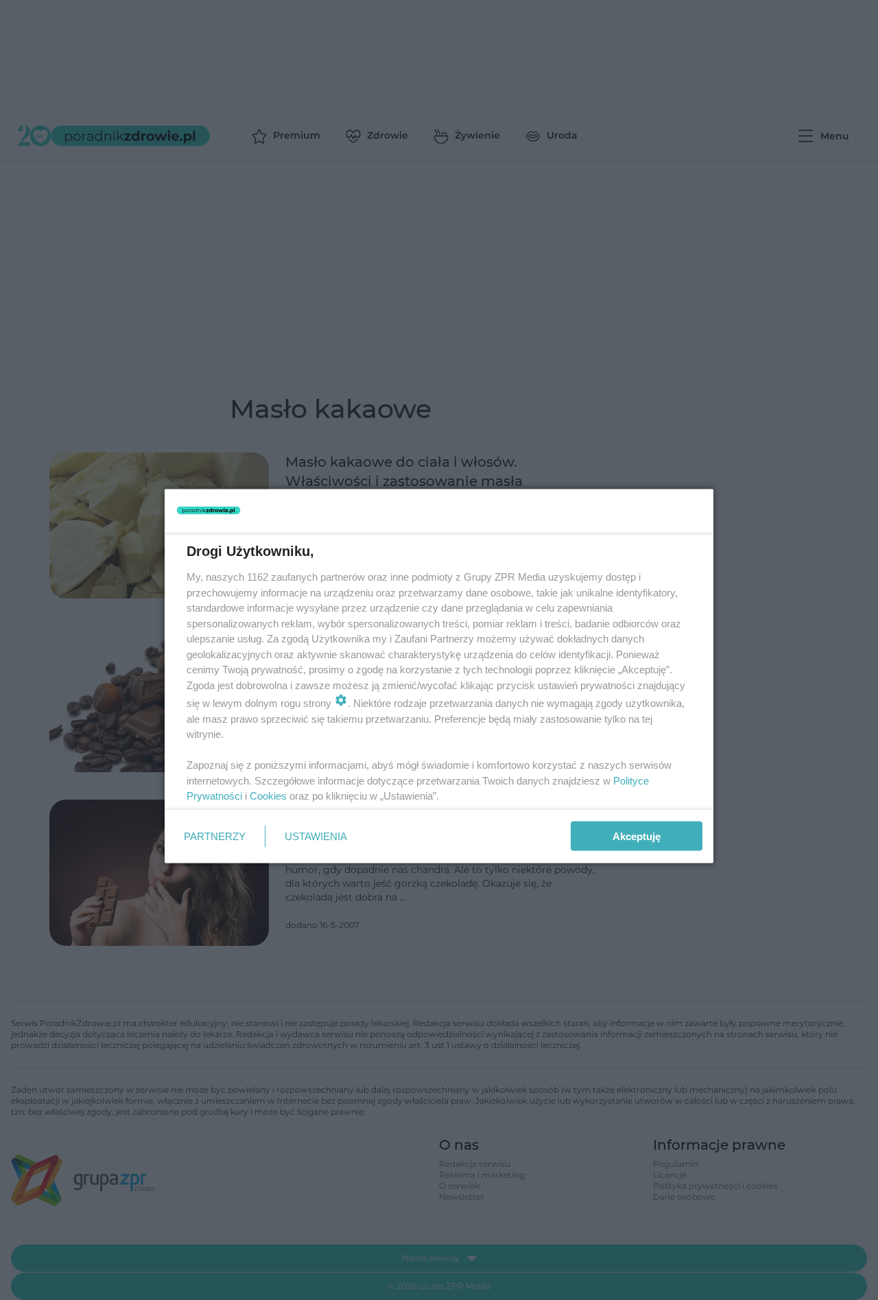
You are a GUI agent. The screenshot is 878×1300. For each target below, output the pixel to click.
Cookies (268, 796)
